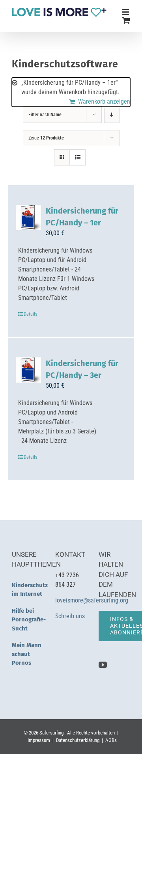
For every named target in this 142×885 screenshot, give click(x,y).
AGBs (111, 740)
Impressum (39, 740)
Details (30, 314)
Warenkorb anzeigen (104, 101)
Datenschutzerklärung (77, 740)
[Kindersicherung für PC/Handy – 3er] (28, 370)
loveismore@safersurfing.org (91, 600)
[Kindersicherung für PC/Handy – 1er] (28, 217)
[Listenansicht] (77, 157)
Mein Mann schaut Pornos (26, 653)
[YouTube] (103, 665)
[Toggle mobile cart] (126, 20)
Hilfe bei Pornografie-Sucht (29, 619)
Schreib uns (70, 616)
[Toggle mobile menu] (126, 12)
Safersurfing (51, 733)
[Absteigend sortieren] (112, 115)
